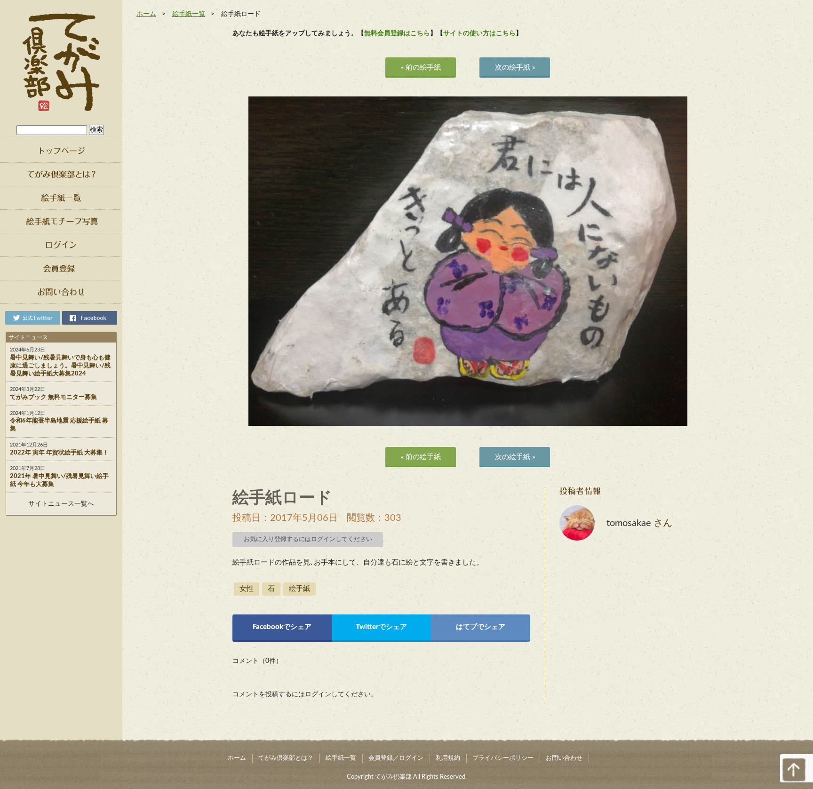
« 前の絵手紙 (421, 67)
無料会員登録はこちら (397, 33)
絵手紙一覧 (188, 14)
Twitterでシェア (381, 626)
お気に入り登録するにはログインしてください (308, 539)
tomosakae (628, 523)
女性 (246, 588)
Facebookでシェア (282, 626)
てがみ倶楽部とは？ (285, 758)
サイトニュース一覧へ (61, 504)
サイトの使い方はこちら (479, 33)
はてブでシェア (480, 626)
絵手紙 (299, 588)
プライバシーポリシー (503, 758)
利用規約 (448, 758)
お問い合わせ (564, 758)
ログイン (318, 694)
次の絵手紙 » (515, 67)
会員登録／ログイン (395, 758)
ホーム (146, 14)
